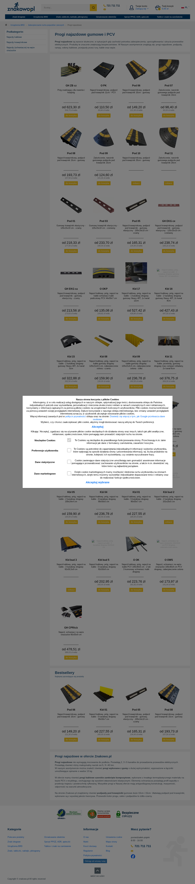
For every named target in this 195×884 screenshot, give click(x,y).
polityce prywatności (75, 416)
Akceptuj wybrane (97, 482)
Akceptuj (97, 426)
